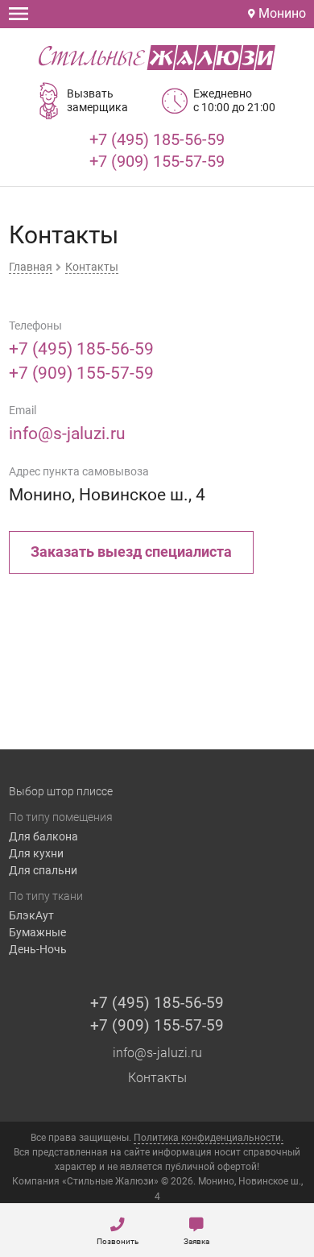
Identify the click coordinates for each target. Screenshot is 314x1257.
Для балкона (43, 836)
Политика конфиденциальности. (208, 1137)
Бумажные (37, 932)
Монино (280, 13)
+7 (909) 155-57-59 (157, 161)
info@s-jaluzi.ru (67, 433)
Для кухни (36, 853)
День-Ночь (38, 949)
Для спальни (43, 870)
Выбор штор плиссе (61, 791)
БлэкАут (31, 915)
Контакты (157, 1077)
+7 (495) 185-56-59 (157, 139)
